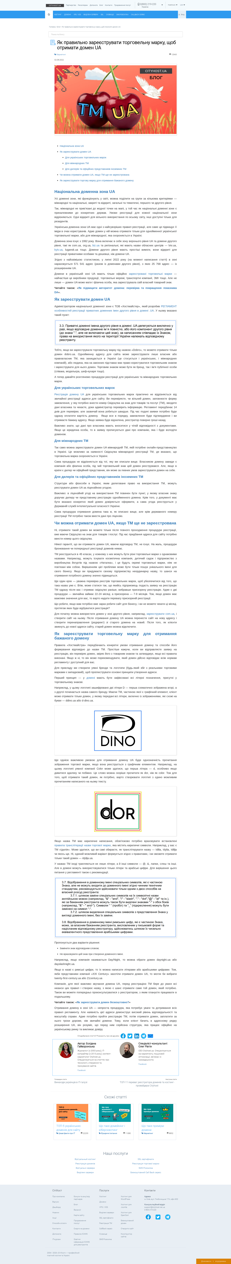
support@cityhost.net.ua (154, 1207)
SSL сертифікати (146, 1159)
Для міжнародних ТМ (77, 163)
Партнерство (71, 5)
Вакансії (77, 1210)
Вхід (182, 15)
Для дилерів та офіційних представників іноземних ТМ (95, 169)
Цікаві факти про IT (66, 1133)
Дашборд (56, 1207)
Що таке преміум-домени (153, 1128)
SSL (102, 15)
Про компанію (58, 1196)
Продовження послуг (122, 5)
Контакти (108, 5)
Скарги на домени (81, 1228)
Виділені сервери (91, 15)
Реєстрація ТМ (105, 1223)
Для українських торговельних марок (85, 157)
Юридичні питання (109, 1133)
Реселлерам (83, 5)
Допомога (94, 5)
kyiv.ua (58, 249)
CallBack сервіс (138, 15)
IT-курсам (56, 1239)
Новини (55, 1212)
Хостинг (57, 15)
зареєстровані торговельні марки (150, 273)
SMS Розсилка (122, 15)
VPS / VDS (77, 15)
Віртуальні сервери (85, 1168)
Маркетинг (61, 54)
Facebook (82, 1070)
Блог (101, 5)
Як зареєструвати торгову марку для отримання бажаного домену (97, 180)
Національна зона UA (72, 146)
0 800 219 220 (150, 1210)
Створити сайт (127, 1228)
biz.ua (95, 245)
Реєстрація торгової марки (145, 1163)
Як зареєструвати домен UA (75, 151)
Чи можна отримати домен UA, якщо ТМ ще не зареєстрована (94, 174)
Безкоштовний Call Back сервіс (145, 1172)
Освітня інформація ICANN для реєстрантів (82, 1242)
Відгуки (55, 1202)
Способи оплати (59, 1223)
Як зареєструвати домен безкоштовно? (103, 1002)
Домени (67, 15)
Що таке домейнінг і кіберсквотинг (112, 1128)
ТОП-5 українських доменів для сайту (68, 1128)
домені (91, 677)
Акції (54, 1218)
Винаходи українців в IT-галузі (70, 1082)
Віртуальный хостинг (85, 1159)
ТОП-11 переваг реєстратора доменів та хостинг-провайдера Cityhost (147, 1084)
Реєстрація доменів (85, 1163)
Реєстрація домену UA (69, 394)
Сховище (110, 15)
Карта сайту (79, 1215)
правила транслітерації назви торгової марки (82, 845)
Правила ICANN (81, 1234)
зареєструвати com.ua (160, 613)
